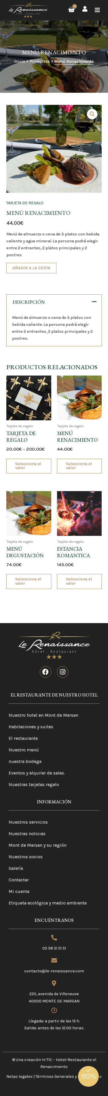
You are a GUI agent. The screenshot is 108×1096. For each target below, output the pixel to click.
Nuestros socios (26, 856)
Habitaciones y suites (31, 726)
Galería (16, 868)
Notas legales (19, 1076)
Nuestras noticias (27, 833)
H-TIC (47, 1059)
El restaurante (23, 738)
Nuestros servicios (28, 822)
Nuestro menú (24, 750)
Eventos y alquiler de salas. (37, 773)
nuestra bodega (25, 761)
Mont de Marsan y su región (38, 845)
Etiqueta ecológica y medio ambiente (48, 903)
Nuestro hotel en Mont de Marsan (43, 715)
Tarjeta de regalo (24, 202)
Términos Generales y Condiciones (68, 1076)
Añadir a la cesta (31, 267)
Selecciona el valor (28, 466)
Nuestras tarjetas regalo (34, 784)
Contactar (19, 880)
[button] (97, 10)
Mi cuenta (19, 891)
